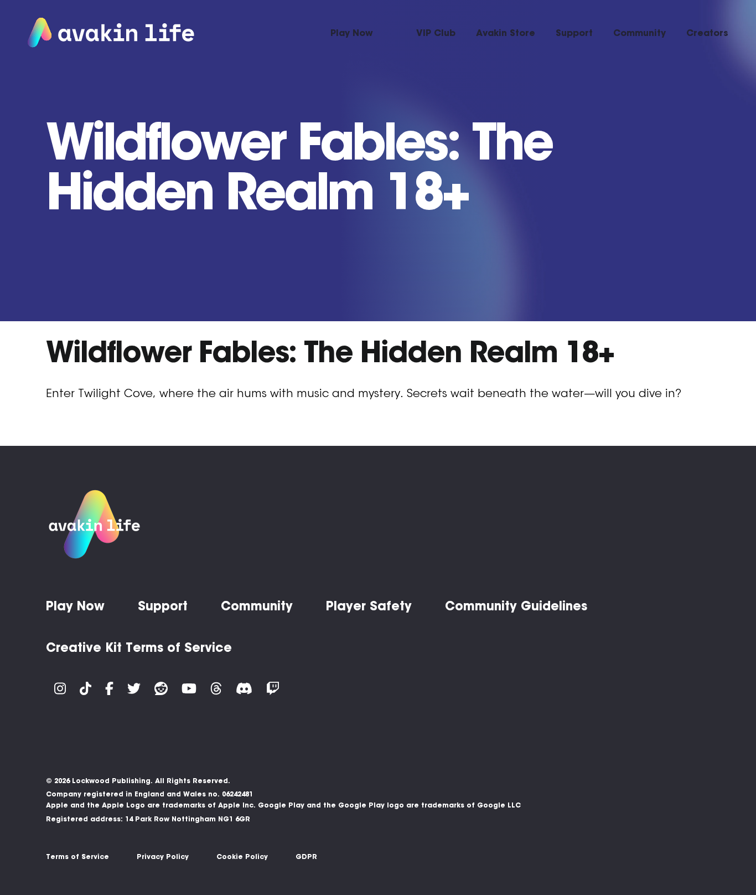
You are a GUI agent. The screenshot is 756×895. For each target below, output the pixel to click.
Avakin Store (505, 32)
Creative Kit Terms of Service (139, 647)
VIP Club (435, 32)
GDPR (306, 856)
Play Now (351, 32)
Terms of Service (77, 856)
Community (639, 32)
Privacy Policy (163, 856)
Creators (707, 32)
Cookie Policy (242, 856)
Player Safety (369, 606)
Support (574, 32)
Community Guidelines (516, 606)
